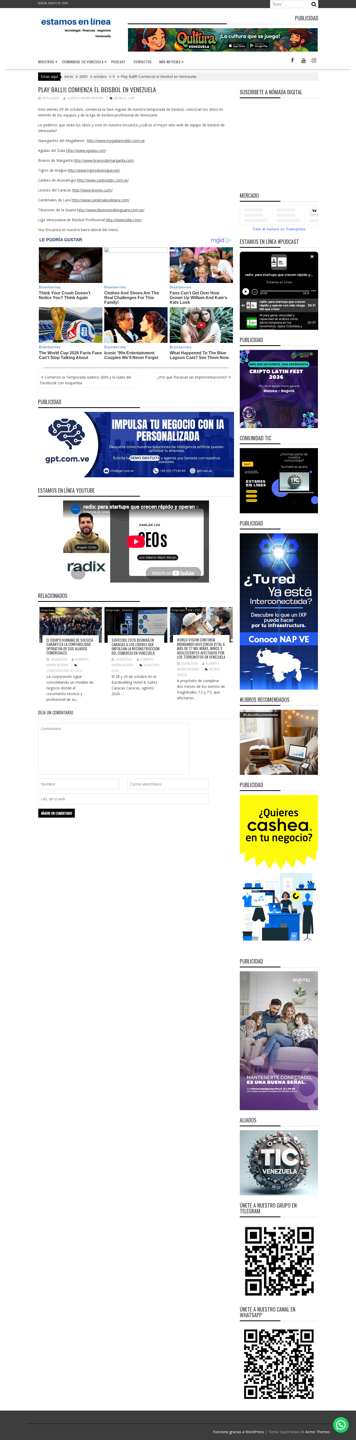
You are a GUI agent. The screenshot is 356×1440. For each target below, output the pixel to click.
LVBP (131, 98)
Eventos (127, 610)
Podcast (118, 61)
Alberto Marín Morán (85, 98)
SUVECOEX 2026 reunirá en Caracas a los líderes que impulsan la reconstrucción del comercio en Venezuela (135, 646)
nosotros (46, 61)
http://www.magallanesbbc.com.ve (116, 140)
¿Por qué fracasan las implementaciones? (192, 377)
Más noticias (169, 61)
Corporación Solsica (64, 671)
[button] (341, 1425)
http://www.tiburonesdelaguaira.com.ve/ (110, 209)
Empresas (47, 610)
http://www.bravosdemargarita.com (104, 160)
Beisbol (120, 98)
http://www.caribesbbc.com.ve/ (103, 180)
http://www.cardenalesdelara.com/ (101, 199)
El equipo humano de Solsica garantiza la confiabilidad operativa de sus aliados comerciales (69, 646)
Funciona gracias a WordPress (238, 1431)
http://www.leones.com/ (92, 190)
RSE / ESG (194, 610)
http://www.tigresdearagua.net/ (94, 170)
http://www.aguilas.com (86, 150)
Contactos (142, 61)
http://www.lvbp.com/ (124, 219)
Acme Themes (317, 1431)
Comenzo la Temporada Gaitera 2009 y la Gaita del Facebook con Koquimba (85, 380)
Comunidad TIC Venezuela (82, 61)
